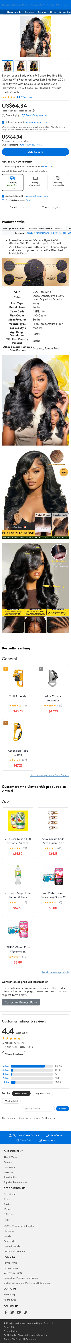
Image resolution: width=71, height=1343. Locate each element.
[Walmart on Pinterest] (25, 1312)
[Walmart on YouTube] (19, 1312)
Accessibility (10, 1241)
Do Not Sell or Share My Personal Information (27, 1282)
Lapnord (7, 5)
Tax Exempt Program (14, 1251)
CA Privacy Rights (13, 1272)
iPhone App (9, 1294)
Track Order (26, 1140)
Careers (8, 1162)
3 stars (6, 1074)
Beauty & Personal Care (37, 232)
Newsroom (9, 1167)
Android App (10, 1299)
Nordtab (50, 5)
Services (29, 12)
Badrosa (59, 5)
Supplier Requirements (15, 1182)
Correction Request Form (21, 1002)
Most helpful (11, 1100)
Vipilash (34, 5)
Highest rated (43, 1093)
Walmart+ (9, 1209)
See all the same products (55, 972)
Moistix (42, 5)
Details (29, 200)
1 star (6, 1082)
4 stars (5, 1070)
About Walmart (11, 1157)
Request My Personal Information (21, 1277)
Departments (14, 12)
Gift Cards (9, 1214)
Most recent (21, 1093)
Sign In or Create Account (26, 1135)
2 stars (6, 1078)
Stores (7, 1199)
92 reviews (26, 97)
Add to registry (53, 206)
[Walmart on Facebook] (6, 1312)
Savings (42, 12)
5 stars (6, 1066)
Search (62, 1108)
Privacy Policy (11, 1267)
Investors (8, 1172)
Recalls (7, 1236)
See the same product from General (49, 775)
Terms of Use (10, 1262)
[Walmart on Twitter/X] (12, 1312)
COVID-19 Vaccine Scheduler (19, 1225)
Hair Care (56, 232)
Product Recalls (12, 1245)
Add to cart (35, 152)
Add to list (19, 206)
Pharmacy (9, 1230)
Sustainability (10, 1177)
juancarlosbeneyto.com (38, 122)
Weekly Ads (49, 1140)
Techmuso (16, 5)
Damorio (26, 5)
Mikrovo (67, 5)
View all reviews (14, 1054)
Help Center (56, 1135)
